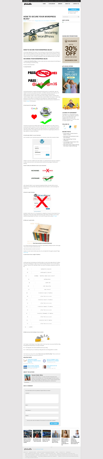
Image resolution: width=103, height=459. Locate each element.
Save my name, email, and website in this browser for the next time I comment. (41, 420)
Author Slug (25, 252)
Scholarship (52, 3)
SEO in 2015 (43, 20)
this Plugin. (55, 216)
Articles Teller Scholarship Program (45, 452)
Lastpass (28, 101)
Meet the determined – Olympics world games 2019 (36, 454)
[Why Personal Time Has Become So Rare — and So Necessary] (37, 434)
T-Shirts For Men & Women (31, 456)
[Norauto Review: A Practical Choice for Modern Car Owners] (28, 434)
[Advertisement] (45, 11)
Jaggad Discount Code (51, 453)
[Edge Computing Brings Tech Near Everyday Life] (46, 434)
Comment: (27, 393)
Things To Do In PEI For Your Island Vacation (68, 456)
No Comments (53, 20)
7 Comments (49, 362)
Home (44, 3)
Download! (73, 9)
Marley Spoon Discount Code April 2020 (66, 453)
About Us (67, 3)
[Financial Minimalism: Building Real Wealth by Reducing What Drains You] (75, 434)
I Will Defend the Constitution (32, 453)
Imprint (60, 3)
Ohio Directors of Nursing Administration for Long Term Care (63, 454)
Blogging (36, 20)
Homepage (68, 452)
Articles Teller (39, 449)
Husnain (24, 20)
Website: (26, 415)
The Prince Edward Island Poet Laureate (47, 456)
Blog (57, 452)
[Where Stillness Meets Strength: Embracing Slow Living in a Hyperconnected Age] (65, 434)
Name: (26, 405)
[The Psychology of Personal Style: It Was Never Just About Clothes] (56, 434)
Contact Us (76, 3)
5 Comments (49, 368)
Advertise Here (32, 452)
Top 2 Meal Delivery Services (31, 457)
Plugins (40, 20)
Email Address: (28, 410)
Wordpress (48, 20)
